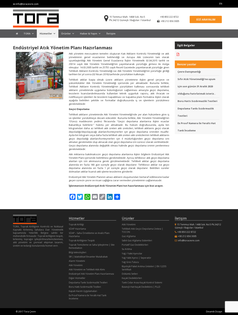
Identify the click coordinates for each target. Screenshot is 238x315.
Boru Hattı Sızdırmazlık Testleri (197, 101)
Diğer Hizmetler (77, 278)
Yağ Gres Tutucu (130, 262)
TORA (27, 33)
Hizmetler (46, 33)
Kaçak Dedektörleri (132, 278)
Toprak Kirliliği (76, 224)
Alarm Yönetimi (77, 261)
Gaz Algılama (129, 236)
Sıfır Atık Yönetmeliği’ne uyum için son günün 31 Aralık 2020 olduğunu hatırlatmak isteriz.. (197, 86)
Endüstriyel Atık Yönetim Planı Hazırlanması (91, 273)
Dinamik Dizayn (214, 311)
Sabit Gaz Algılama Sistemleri (137, 240)
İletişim (110, 33)
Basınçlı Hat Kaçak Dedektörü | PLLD (141, 286)
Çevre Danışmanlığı (189, 71)
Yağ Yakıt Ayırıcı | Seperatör (136, 257)
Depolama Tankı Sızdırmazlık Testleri (88, 282)
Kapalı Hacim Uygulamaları (83, 291)
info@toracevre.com (27, 4)
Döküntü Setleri (130, 273)
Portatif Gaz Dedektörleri (135, 244)
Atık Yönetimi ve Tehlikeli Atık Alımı (87, 269)
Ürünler (66, 33)
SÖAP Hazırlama (77, 228)
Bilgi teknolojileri (77, 252)
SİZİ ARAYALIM (205, 19)
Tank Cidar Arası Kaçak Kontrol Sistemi (142, 282)
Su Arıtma (127, 249)
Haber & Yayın (88, 33)
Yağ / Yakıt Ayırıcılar (132, 253)
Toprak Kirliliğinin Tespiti (82, 240)
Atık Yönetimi (76, 265)
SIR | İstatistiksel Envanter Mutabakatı (88, 256)
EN (220, 3)
